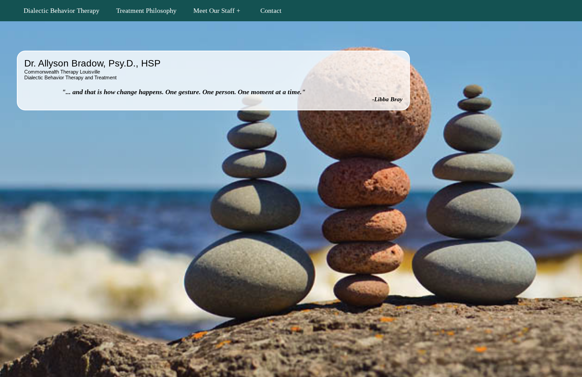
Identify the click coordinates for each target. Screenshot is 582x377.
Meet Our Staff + (216, 10)
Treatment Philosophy (146, 10)
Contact (271, 10)
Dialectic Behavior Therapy (61, 10)
